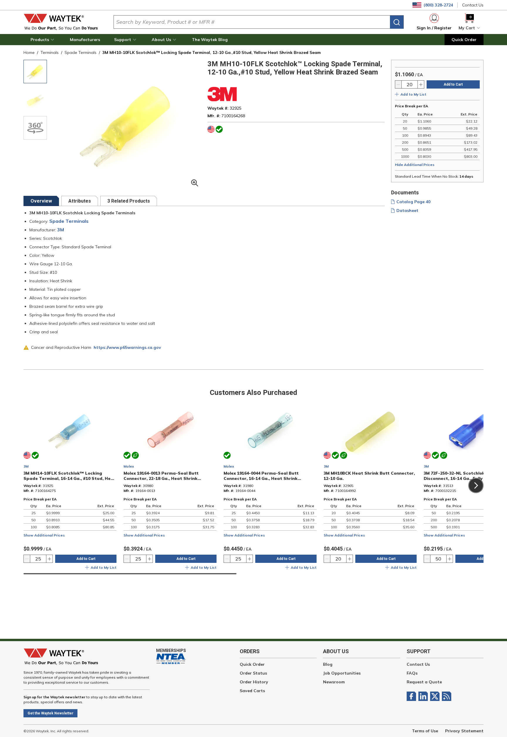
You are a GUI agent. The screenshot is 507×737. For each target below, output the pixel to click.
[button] (43, 39)
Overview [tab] (41, 201)
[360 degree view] (35, 128)
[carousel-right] (476, 485)
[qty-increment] (421, 84)
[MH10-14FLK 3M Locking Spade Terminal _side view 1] (35, 99)
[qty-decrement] (398, 84)
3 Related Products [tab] (128, 201)
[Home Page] (63, 21)
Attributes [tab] (79, 201)
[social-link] (412, 696)
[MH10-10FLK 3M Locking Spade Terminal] (35, 71)
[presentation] (41, 201)
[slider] (129, 573)
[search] (396, 22)
